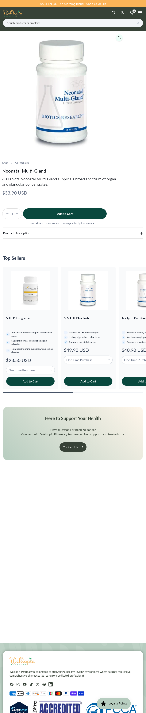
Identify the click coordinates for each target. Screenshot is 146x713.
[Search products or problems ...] (138, 23)
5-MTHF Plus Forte (77, 318)
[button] (119, 37)
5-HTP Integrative (18, 318)
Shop (5, 162)
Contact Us (70, 447)
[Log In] (122, 12)
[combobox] (73, 23)
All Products (22, 162)
